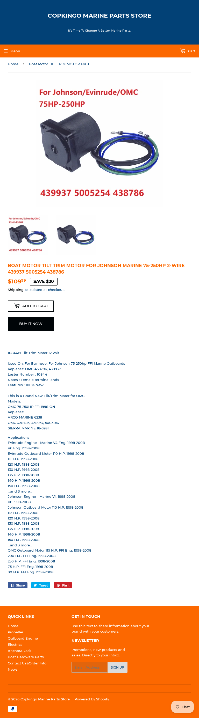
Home (13, 64)
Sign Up (117, 667)
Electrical (16, 644)
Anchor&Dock (19, 651)
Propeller (15, 632)
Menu (15, 51)
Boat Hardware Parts (26, 657)
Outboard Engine (23, 638)
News (13, 669)
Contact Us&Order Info (27, 663)
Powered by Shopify (92, 699)
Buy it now (30, 323)
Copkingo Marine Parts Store (99, 15)
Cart (191, 51)
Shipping (16, 290)
